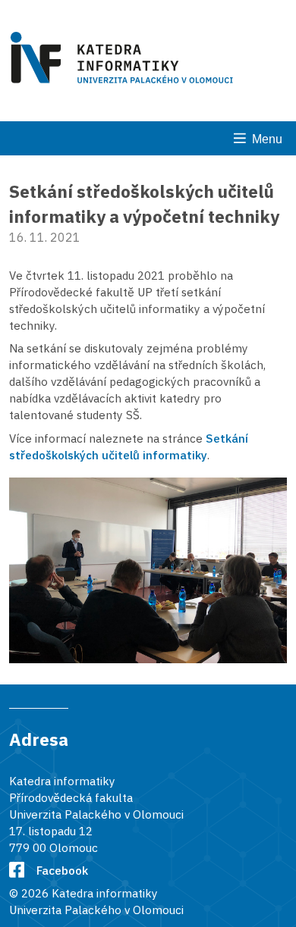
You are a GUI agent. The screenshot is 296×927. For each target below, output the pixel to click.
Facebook (62, 870)
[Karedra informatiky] (124, 60)
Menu (267, 139)
